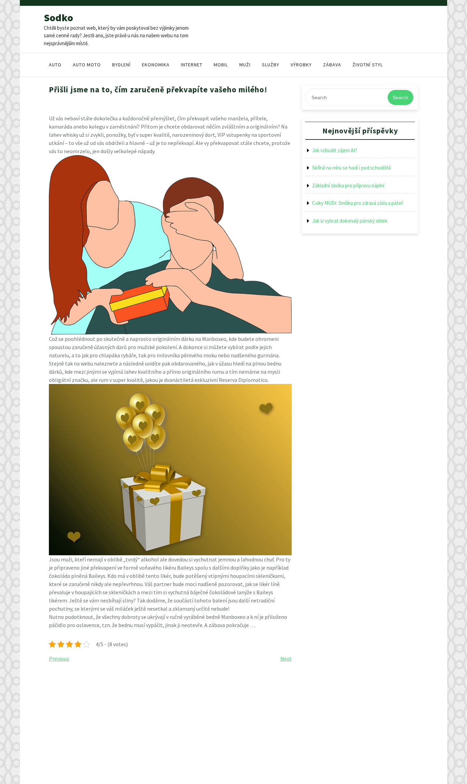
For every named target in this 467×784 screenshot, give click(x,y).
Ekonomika (156, 65)
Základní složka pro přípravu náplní (348, 185)
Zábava (332, 65)
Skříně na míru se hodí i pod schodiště (351, 167)
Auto (55, 65)
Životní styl (367, 65)
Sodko (58, 17)
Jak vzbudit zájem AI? (334, 150)
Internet (191, 65)
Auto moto (87, 65)
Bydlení (121, 65)
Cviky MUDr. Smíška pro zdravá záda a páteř (357, 203)
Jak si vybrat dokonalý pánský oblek (349, 220)
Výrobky (301, 65)
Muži (245, 65)
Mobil (221, 65)
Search (400, 97)
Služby (270, 65)
